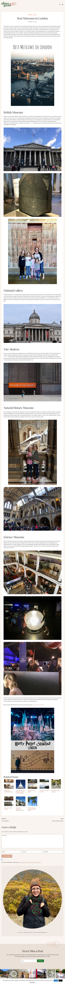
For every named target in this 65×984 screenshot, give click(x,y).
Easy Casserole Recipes (57, 819)
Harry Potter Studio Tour (37, 704)
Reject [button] (60, 980)
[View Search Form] (60, 4)
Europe (30, 14)
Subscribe (40, 960)
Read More (32, 982)
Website (46, 851)
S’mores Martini (5, 819)
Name (3, 851)
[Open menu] (62, 4)
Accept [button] (56, 980)
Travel (35, 14)
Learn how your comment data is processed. (30, 862)
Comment (4, 835)
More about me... (44, 932)
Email (24, 851)
